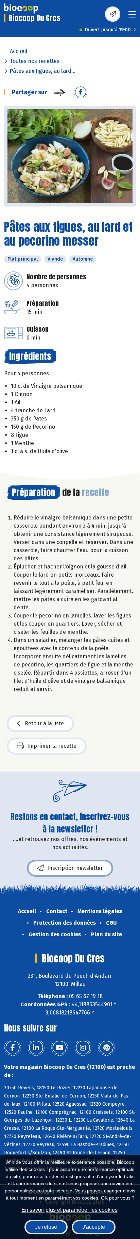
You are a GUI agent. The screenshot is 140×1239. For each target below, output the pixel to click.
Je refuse (46, 1227)
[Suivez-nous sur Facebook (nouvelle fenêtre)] (12, 1047)
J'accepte (93, 1227)
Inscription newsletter (75, 868)
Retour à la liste (44, 723)
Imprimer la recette (51, 746)
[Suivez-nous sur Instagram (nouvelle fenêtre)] (82, 1047)
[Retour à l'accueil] (21, 8)
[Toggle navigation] (132, 16)
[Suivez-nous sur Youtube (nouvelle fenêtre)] (59, 1047)
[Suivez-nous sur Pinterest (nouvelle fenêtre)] (106, 1047)
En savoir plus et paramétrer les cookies (69, 1210)
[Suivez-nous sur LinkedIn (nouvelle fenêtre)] (36, 1047)
